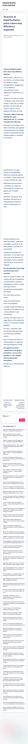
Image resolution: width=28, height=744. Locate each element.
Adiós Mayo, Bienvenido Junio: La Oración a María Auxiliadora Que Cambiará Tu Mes (13, 563)
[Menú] (7, 9)
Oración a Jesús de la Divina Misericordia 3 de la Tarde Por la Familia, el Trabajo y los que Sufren (14, 558)
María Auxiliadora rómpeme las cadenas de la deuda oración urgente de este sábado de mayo (14, 661)
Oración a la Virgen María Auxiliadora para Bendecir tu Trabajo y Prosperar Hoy (13, 430)
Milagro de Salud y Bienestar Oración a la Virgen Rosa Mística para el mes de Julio (13, 492)
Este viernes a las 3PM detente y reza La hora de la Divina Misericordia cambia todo (14, 703)
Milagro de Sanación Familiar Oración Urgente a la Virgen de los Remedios (12, 613)
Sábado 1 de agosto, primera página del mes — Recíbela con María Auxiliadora (13, 441)
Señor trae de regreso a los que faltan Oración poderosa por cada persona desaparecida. (13, 636)
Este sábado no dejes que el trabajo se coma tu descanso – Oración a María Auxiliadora (13, 471)
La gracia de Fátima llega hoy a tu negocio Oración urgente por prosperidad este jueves (14, 667)
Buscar (5, 416)
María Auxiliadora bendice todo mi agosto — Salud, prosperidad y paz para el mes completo (13, 446)
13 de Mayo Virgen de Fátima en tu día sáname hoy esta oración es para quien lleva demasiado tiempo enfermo (13, 679)
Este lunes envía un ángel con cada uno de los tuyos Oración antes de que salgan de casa (13, 591)
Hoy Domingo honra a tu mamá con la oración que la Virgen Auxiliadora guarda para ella (13, 698)
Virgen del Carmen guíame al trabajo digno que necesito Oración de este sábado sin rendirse (14, 648)
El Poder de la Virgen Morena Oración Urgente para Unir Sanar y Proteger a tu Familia (13, 619)
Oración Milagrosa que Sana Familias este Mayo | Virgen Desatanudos (13, 579)
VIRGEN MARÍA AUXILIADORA (9, 4)
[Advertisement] (14, 53)
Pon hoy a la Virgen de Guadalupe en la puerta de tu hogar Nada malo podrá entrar (14, 624)
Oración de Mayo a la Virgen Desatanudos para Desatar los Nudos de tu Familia (13, 574)
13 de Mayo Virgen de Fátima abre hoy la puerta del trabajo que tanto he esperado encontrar (13, 673)
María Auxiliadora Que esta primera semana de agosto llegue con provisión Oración (13, 435)
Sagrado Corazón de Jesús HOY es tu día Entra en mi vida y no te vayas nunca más (13, 537)
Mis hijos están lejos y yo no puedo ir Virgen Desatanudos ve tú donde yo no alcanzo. (13, 630)
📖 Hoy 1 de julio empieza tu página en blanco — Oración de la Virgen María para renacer (13, 504)
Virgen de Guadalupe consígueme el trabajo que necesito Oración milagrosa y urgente (13, 527)
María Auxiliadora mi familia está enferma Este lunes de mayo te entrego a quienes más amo (13, 691)
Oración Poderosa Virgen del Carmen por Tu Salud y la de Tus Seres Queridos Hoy (13, 515)
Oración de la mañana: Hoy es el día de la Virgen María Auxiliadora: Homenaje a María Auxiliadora (14, 603)
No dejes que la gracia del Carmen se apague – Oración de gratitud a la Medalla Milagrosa (13, 465)
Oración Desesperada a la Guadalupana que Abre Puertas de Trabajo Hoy (13, 546)
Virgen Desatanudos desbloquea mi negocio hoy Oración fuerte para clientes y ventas (13, 521)
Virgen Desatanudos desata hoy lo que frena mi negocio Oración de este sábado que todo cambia (13, 654)
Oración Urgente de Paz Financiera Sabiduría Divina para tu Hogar (12, 608)
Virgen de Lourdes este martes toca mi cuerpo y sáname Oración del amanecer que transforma (13, 552)
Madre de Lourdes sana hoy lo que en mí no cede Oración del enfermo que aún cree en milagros (14, 585)
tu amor (6, 95)
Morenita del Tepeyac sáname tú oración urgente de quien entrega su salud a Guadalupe (13, 642)
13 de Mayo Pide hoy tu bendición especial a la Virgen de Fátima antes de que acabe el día (14, 685)
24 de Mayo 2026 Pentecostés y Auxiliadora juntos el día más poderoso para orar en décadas (13, 597)
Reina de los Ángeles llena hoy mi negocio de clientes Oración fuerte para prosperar (14, 532)
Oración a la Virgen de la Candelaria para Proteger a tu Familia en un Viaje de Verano (14, 487)
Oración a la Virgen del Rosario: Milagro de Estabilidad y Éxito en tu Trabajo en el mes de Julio (14, 498)
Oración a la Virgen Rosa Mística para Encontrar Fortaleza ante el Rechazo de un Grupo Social (14, 459)
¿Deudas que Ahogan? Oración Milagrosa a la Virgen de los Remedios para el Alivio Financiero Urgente (14, 510)
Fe (4, 80)
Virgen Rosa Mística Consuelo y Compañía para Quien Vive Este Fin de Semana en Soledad (14, 477)
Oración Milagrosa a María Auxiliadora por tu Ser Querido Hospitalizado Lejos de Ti (13, 542)
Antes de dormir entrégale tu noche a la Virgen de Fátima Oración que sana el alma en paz (14, 709)
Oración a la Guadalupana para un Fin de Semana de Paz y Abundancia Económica (13, 482)
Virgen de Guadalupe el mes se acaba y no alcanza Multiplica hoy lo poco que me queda (13, 569)
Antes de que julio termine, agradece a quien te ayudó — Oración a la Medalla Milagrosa (13, 453)
